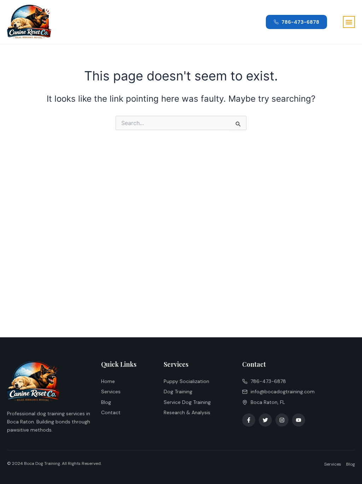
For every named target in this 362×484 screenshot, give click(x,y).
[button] (349, 22)
